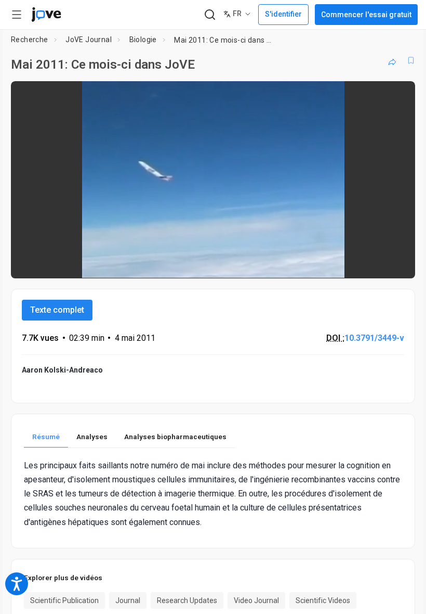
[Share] (392, 60)
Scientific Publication (64, 600)
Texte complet (57, 310)
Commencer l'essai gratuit (366, 14)
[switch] (314, 263)
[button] (398, 95)
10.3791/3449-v (374, 338)
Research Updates (187, 600)
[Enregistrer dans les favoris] (411, 60)
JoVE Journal (88, 39)
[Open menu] (16, 14)
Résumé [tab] (46, 436)
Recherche (29, 39)
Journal (127, 600)
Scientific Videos (323, 600)
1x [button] (374, 263)
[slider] (166, 263)
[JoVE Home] (46, 14)
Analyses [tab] (92, 436)
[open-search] (209, 14)
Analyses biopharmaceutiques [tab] (175, 436)
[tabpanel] (213, 493)
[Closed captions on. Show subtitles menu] (395, 263)
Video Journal (256, 600)
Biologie (143, 39)
